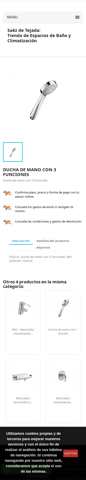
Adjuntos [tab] (43, 247)
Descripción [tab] (21, 241)
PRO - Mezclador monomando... (23, 331)
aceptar (70, 453)
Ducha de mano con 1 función (63, 331)
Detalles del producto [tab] (52, 241)
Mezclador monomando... (63, 400)
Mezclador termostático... (23, 400)
